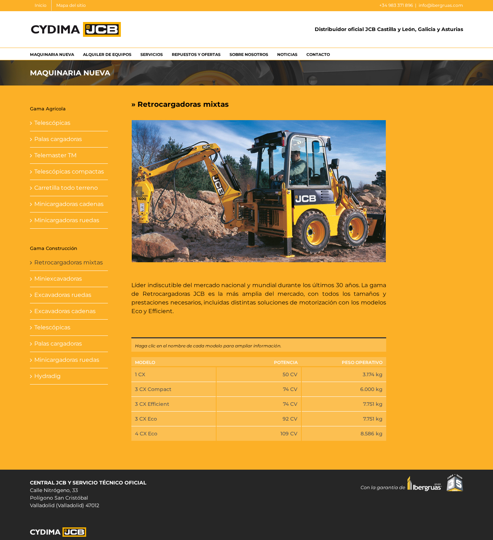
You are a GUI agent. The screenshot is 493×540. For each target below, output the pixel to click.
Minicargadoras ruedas (66, 220)
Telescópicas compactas (69, 171)
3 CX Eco (146, 419)
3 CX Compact (153, 389)
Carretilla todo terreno (66, 187)
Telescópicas (52, 122)
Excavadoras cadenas (65, 311)
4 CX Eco (146, 433)
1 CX (140, 374)
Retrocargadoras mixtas (68, 262)
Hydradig (47, 376)
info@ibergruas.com (441, 5)
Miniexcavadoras (58, 278)
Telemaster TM (55, 155)
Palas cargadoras (58, 139)
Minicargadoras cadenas (69, 204)
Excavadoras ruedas (62, 294)
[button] (136, 191)
